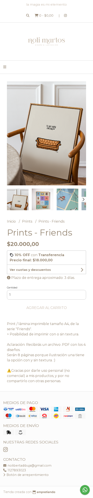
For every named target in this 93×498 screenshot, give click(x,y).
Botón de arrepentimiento (27, 475)
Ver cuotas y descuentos (30, 270)
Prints (27, 221)
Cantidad (12, 287)
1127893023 (16, 470)
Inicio (12, 221)
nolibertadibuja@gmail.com (29, 465)
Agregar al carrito (46, 308)
